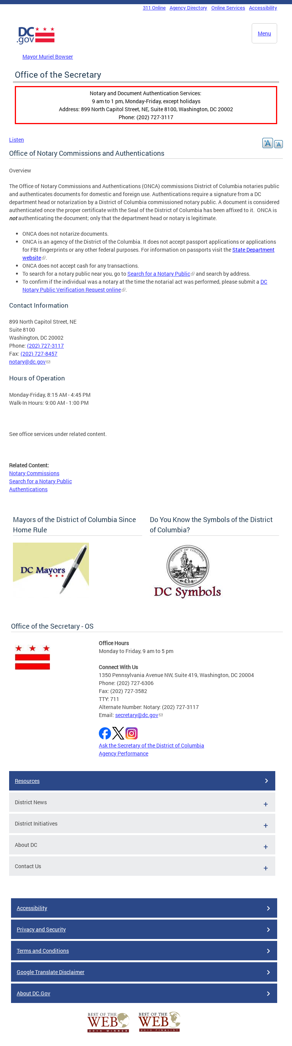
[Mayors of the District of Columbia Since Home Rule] (51, 596)
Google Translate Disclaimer (50, 972)
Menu (264, 33)
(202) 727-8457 (39, 353)
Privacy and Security (41, 929)
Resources (27, 780)
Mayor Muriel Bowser (47, 56)
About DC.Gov (33, 993)
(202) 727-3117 (45, 345)
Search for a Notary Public (158, 273)
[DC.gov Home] (36, 43)
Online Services (228, 7)
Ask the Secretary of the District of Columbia (151, 745)
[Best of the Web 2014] (108, 1032)
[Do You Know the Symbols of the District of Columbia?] (187, 597)
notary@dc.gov (27, 361)
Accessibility (263, 7)
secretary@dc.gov (136, 715)
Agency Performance (123, 753)
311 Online (154, 7)
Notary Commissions (34, 473)
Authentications (28, 489)
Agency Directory (188, 7)
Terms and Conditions (43, 950)
